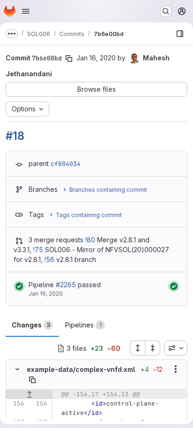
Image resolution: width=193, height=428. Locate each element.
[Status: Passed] (19, 286)
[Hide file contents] (17, 369)
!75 (38, 250)
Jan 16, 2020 (96, 58)
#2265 (66, 285)
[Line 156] (16, 403)
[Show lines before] (29, 394)
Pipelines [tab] (83, 325)
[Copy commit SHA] (68, 58)
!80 (90, 240)
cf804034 (66, 164)
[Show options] (175, 369)
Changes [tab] (31, 325)
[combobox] (175, 348)
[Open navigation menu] (25, 11)
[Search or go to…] (165, 11)
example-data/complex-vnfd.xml (81, 369)
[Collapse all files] (152, 348)
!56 (49, 259)
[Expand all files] (137, 348)
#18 (15, 136)
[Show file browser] (179, 33)
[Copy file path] (32, 379)
